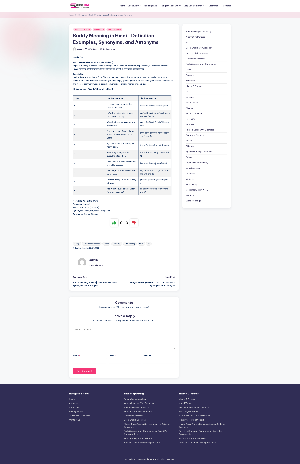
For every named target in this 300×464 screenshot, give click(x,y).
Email (112, 355)
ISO (187, 91)
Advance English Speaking (198, 31)
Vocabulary (99, 29)
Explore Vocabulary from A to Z (194, 407)
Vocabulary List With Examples (139, 403)
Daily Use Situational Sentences (201, 64)
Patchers (190, 119)
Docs (188, 69)
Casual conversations (92, 244)
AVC (188, 42)
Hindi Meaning (130, 244)
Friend (106, 244)
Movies (189, 108)
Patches (190, 124)
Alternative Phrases (195, 37)
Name (76, 355)
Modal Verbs (192, 102)
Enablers (190, 75)
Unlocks (190, 179)
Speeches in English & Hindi (199, 151)
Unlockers (190, 173)
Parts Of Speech (194, 113)
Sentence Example (82, 29)
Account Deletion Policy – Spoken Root (142, 442)
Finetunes (190, 80)
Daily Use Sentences (195, 59)
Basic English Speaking (197, 53)
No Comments (109, 49)
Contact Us (74, 420)
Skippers (190, 146)
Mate (141, 244)
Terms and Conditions (79, 415)
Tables (189, 157)
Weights (190, 195)
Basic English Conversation (199, 48)
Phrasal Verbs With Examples (200, 130)
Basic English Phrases (189, 411)
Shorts (189, 140)
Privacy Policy (76, 411)
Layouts (190, 97)
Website (147, 355)
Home (71, 15)
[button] (96, 265)
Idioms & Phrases (194, 86)
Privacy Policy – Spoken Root (138, 438)
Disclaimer (74, 407)
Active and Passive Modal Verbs (194, 415)
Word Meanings (114, 29)
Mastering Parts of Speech (191, 420)
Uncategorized (193, 168)
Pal (149, 244)
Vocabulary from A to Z (197, 190)
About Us (73, 403)
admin (93, 260)
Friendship (116, 244)
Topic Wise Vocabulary (197, 162)
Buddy (77, 244)
